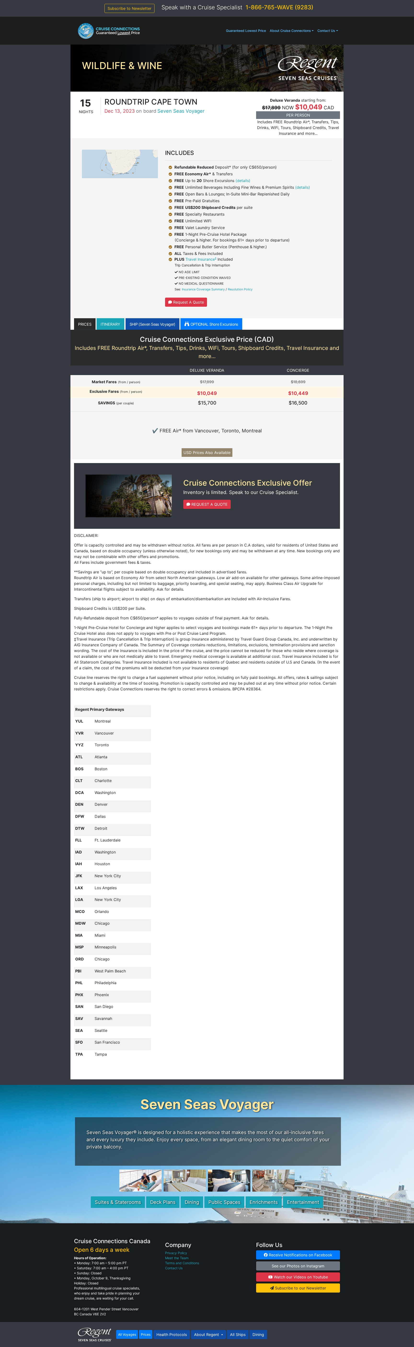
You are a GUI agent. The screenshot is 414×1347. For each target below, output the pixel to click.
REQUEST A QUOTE (209, 504)
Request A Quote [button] (188, 302)
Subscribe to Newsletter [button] (129, 8)
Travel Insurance (200, 259)
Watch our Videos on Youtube (300, 1277)
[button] (85, 324)
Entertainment (303, 1202)
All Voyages (127, 1334)
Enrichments (264, 1202)
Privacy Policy (176, 1253)
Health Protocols (171, 1334)
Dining (192, 1202)
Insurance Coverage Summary (203, 289)
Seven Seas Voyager (180, 111)
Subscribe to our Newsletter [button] (300, 1288)
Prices (145, 1334)
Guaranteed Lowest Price (246, 31)
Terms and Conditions (182, 1263)
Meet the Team (177, 1258)
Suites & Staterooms (118, 1202)
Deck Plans (162, 1202)
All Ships (238, 1334)
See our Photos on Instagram (298, 1266)
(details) (243, 180)
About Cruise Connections (290, 31)
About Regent (207, 1334)
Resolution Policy (240, 289)
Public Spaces (224, 1202)
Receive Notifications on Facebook (300, 1255)
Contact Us (326, 31)
